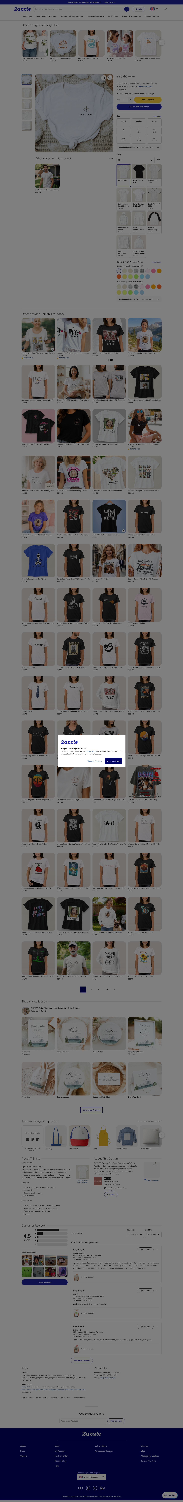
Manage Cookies (94, 761)
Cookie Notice (91, 751)
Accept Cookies (113, 761)
